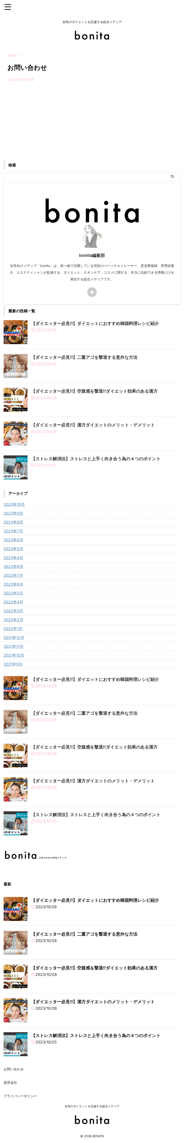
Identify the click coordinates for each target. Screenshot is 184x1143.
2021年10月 (14, 655)
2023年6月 (13, 539)
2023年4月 (13, 557)
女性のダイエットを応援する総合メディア (92, 1106)
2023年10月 (14, 504)
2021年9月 (13, 664)
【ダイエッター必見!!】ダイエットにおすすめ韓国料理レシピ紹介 (95, 323)
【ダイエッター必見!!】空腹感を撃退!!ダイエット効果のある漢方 (94, 391)
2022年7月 (13, 575)
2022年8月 (13, 566)
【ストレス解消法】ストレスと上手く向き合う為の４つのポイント (96, 458)
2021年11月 (13, 646)
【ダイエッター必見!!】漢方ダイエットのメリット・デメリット (93, 424)
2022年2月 (13, 619)
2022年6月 (13, 584)
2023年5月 (13, 548)
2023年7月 (13, 531)
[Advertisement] (92, 124)
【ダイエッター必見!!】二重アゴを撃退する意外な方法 (84, 357)
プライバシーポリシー (20, 1096)
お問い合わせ (14, 1069)
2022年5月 (13, 593)
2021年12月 (14, 637)
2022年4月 (13, 602)
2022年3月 (13, 610)
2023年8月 (13, 522)
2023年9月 (13, 513)
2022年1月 (13, 628)
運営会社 (10, 1082)
